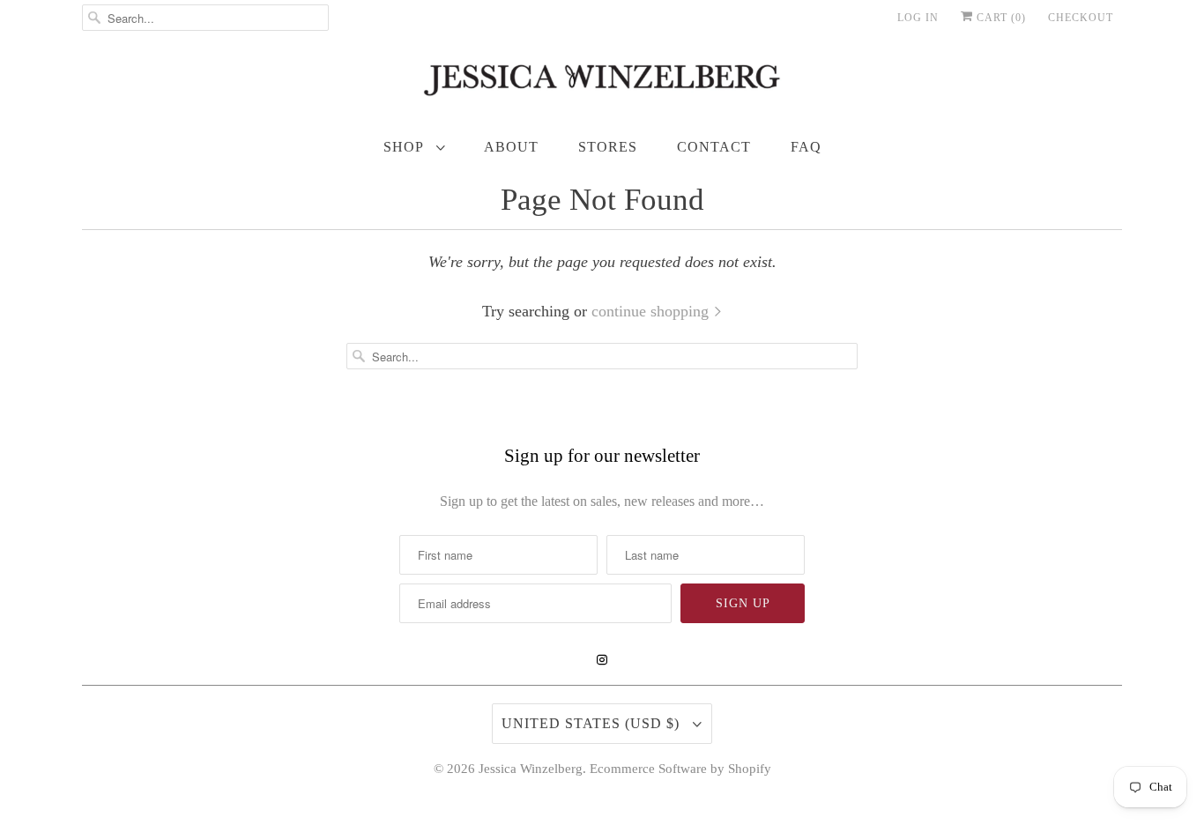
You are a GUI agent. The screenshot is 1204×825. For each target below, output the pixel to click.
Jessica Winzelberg (531, 769)
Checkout (1080, 17)
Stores (607, 146)
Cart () (999, 17)
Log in (918, 17)
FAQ (806, 146)
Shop (405, 146)
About (511, 146)
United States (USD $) (593, 723)
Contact (714, 146)
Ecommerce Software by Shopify (680, 769)
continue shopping (652, 311)
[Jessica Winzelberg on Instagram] (602, 660)
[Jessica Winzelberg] (602, 84)
